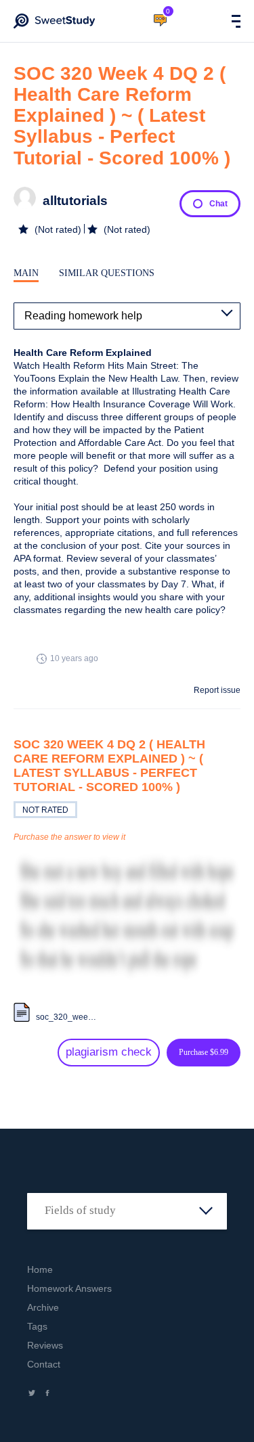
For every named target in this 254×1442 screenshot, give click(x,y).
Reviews (45, 1345)
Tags (37, 1326)
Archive (43, 1307)
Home (40, 1269)
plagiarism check (109, 1051)
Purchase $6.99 (203, 1052)
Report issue (217, 690)
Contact (43, 1364)
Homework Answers (69, 1288)
